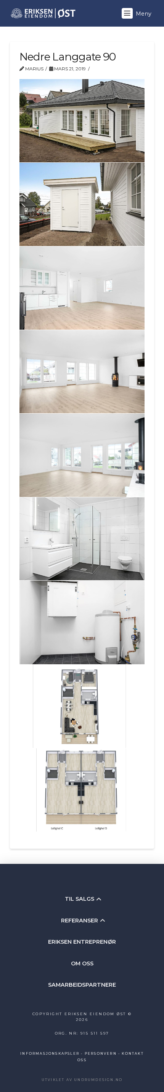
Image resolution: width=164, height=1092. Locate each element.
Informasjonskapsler (49, 1053)
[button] (137, 13)
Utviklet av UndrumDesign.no (82, 1080)
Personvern (101, 1053)
